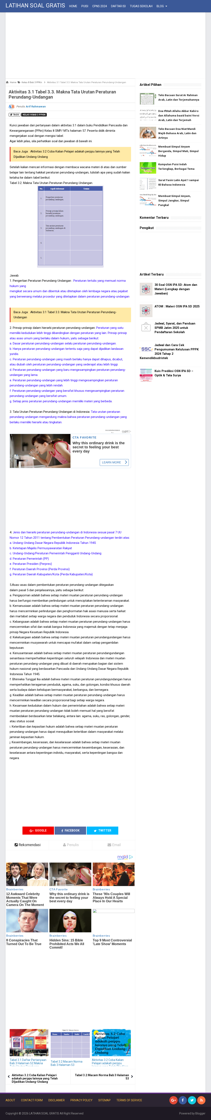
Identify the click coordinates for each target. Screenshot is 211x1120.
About (10, 1100)
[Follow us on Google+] (173, 1100)
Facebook (72, 830)
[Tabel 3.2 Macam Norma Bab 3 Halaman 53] (70, 1043)
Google (40, 830)
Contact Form (32, 1100)
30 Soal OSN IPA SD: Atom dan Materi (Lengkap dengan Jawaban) (176, 289)
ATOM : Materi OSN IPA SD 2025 (177, 306)
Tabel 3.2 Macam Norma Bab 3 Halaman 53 (66, 1063)
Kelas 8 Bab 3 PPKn (34, 114)
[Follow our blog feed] (201, 1100)
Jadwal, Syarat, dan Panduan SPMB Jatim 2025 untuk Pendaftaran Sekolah (175, 328)
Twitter (104, 830)
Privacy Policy (81, 1100)
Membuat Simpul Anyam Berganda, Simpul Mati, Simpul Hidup (178, 151)
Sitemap (104, 1100)
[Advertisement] (105, 45)
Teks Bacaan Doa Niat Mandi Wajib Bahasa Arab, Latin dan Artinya (177, 133)
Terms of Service (129, 1100)
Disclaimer (56, 1100)
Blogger (200, 1113)
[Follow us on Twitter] (192, 1100)
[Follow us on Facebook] (183, 1100)
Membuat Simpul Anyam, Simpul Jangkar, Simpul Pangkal (174, 200)
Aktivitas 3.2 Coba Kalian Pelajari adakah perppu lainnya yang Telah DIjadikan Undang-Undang (110, 1064)
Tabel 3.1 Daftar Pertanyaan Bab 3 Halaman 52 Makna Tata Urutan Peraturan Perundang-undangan (28, 1064)
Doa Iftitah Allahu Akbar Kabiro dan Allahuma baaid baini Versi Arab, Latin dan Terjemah (178, 115)
